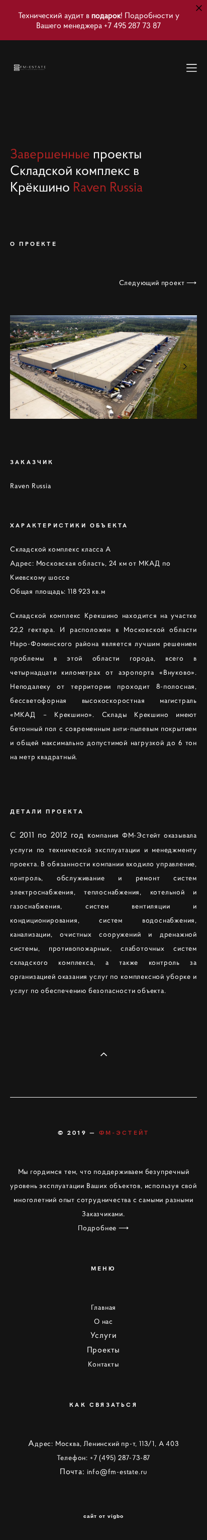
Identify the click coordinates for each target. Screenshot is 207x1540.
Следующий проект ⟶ (158, 282)
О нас (103, 1321)
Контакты (103, 1364)
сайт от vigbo (103, 1516)
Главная (104, 1307)
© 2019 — (104, 1132)
